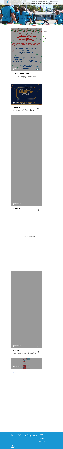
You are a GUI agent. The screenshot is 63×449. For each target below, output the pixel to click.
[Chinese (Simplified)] (35, 1)
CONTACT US (18, 435)
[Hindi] (41, 1)
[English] (32, 1)
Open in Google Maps (42, 441)
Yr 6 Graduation (16, 107)
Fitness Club (16, 350)
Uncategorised (25, 69)
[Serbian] (43, 1)
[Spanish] (44, 1)
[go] (51, 32)
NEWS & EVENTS (19, 434)
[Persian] (42, 1)
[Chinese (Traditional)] (37, 1)
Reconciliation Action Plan (19, 371)
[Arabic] (33, 1)
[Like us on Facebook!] (51, 444)
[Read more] (38, 76)
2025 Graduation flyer (31, 110)
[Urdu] (45, 1)
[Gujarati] (40, 1)
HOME (11, 434)
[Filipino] (38, 1)
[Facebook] (48, 1)
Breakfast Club (16, 208)
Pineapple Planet (38, 444)
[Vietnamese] (46, 1)
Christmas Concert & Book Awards (21, 73)
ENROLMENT (12, 435)
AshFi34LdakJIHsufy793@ (18, 68)
